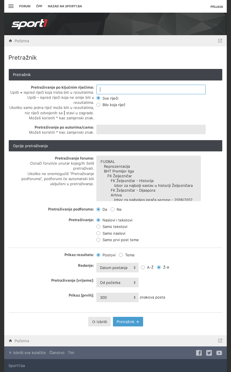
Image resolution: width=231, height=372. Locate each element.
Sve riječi (109, 98)
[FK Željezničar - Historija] (148, 180)
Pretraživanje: (81, 220)
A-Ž (150, 267)
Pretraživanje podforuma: (71, 209)
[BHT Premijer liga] (148, 171)
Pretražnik (126, 321)
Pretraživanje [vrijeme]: (72, 280)
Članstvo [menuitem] (57, 352)
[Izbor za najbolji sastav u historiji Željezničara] (148, 185)
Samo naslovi (113, 233)
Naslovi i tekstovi (116, 220)
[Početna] (29, 24)
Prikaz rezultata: (79, 254)
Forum (24, 6)
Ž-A (165, 267)
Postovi (108, 255)
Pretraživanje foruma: (74, 158)
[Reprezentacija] (148, 166)
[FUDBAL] (148, 161)
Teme (129, 255)
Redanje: (86, 265)
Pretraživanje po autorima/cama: (64, 127)
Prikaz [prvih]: (81, 295)
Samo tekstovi (114, 226)
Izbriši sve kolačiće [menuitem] (29, 352)
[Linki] (10, 6)
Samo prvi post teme (120, 239)
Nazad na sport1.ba (65, 6)
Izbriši (101, 321)
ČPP (39, 6)
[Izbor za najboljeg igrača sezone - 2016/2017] (148, 200)
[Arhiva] (148, 195)
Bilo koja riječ (113, 104)
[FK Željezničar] (148, 176)
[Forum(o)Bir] (220, 40)
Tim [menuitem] (71, 352)
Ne (118, 209)
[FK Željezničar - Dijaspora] (148, 190)
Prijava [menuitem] (216, 7)
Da (104, 209)
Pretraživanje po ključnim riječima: (62, 87)
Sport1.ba (16, 365)
